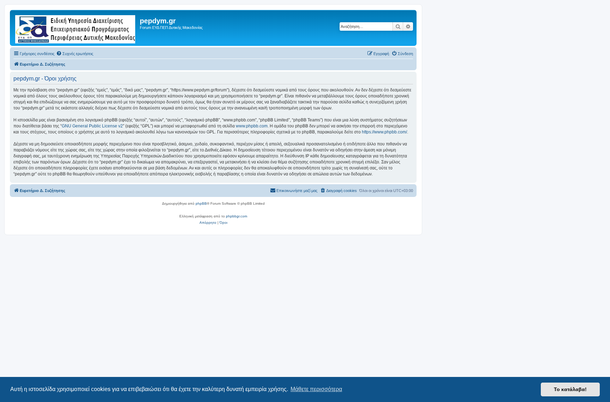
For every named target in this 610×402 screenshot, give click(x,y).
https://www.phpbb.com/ (384, 132)
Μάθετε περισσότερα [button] (316, 389)
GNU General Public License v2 (92, 126)
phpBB (201, 203)
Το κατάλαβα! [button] (570, 389)
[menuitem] (74, 53)
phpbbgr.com (236, 216)
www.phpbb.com (252, 126)
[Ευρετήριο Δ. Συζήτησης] (76, 28)
